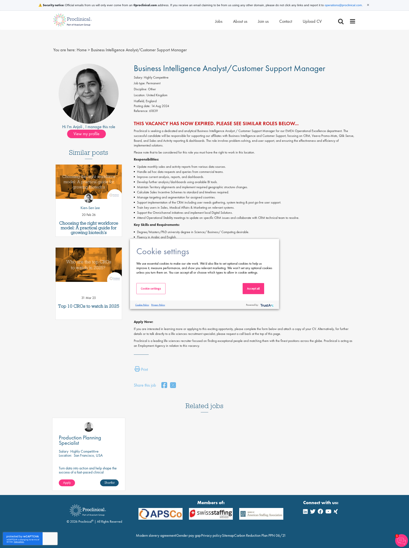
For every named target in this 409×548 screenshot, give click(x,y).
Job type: (139, 83)
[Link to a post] (89, 183)
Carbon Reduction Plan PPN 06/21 (260, 535)
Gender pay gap (188, 535)
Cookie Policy (142, 304)
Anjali (78, 126)
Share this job (145, 385)
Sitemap (228, 535)
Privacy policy (211, 535)
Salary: (138, 77)
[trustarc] (267, 304)
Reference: (141, 111)
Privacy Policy (158, 304)
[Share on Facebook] (164, 385)
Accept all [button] (253, 288)
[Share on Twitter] (173, 385)
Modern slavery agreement (156, 535)
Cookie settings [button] (151, 288)
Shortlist (109, 482)
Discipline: (140, 89)
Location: (139, 95)
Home (82, 50)
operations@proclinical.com (343, 5)
